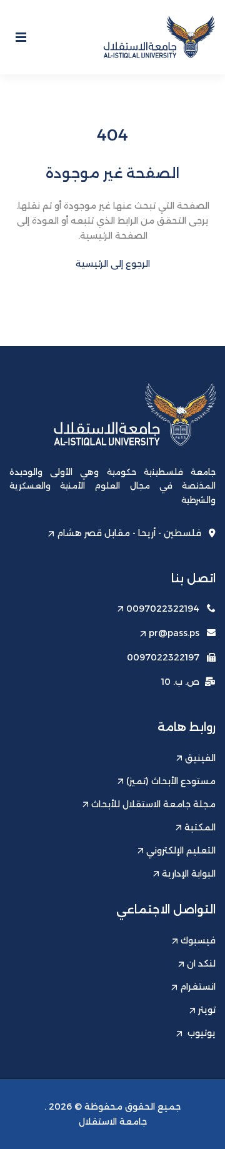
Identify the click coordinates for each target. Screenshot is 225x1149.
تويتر (207, 1009)
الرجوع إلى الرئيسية (113, 263)
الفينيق (200, 758)
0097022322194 (162, 608)
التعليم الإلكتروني (181, 850)
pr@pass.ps (174, 633)
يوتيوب (200, 1032)
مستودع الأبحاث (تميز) (171, 781)
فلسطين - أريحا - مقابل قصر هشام (129, 533)
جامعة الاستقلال (113, 1121)
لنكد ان (201, 963)
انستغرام (198, 986)
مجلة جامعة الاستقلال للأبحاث (153, 804)
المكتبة (200, 827)
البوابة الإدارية (189, 873)
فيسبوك (198, 940)
